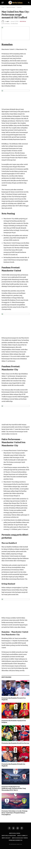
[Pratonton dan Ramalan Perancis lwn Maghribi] (15, 688)
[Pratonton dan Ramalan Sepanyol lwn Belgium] (15, 710)
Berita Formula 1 (22, 835)
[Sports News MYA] (15, 2)
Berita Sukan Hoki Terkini (20, 838)
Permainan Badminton (15, 840)
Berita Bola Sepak (14, 833)
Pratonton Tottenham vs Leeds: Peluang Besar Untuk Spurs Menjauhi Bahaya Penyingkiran (14, 812)
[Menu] (3, 2)
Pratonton (23, 21)
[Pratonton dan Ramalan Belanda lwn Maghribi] (15, 754)
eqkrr (7, 21)
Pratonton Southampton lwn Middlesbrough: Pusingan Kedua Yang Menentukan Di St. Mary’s (14, 788)
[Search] (28, 2)
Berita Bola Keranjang (9, 835)
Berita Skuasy (6, 838)
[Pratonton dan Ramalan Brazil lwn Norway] (15, 733)
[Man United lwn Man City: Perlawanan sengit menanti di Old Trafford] (15, 33)
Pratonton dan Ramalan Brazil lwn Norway (15, 743)
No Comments (6, 23)
